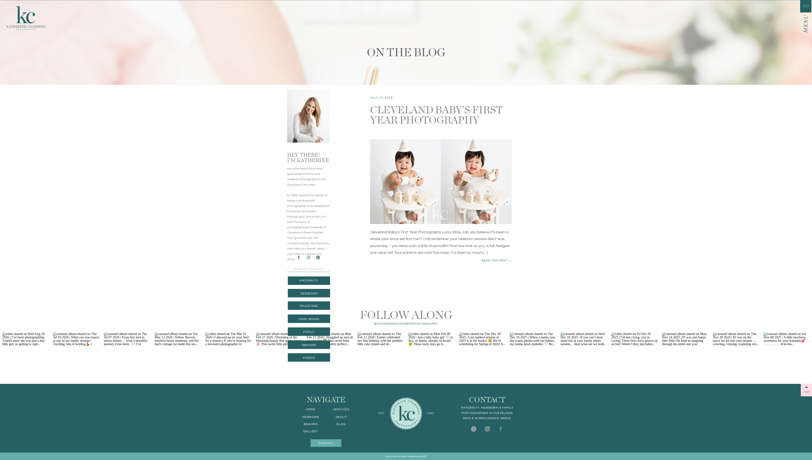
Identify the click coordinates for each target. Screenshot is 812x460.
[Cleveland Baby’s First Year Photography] (441, 181)
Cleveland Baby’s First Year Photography (436, 114)
